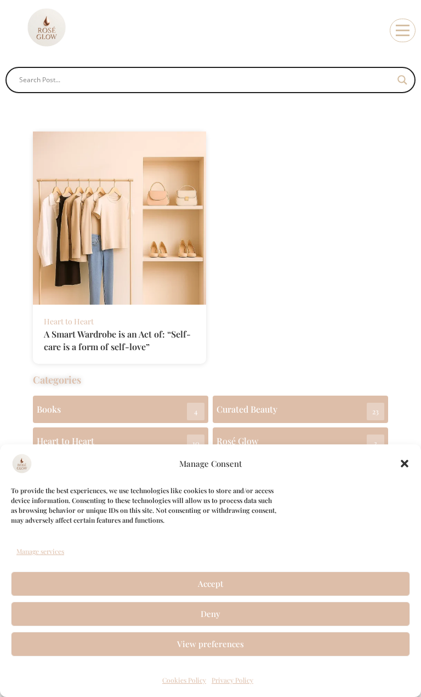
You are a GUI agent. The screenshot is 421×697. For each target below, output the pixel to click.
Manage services (40, 551)
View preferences (210, 643)
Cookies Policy (184, 680)
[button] (404, 463)
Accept (210, 583)
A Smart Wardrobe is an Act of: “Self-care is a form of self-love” (117, 340)
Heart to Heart (69, 321)
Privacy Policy (232, 680)
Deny (210, 613)
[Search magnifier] (402, 80)
